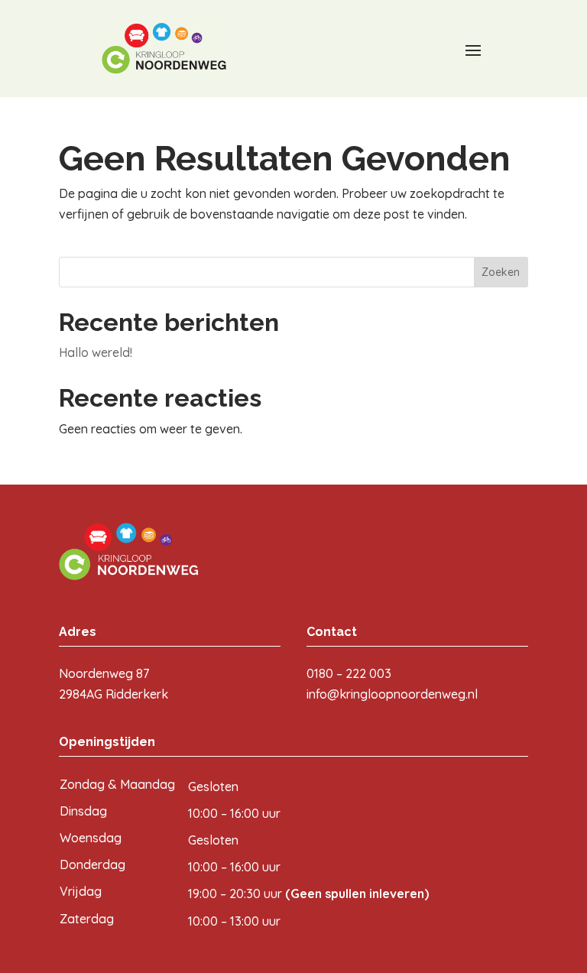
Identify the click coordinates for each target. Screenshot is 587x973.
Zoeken (501, 272)
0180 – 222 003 (348, 673)
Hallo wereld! (95, 352)
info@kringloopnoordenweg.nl (392, 694)
